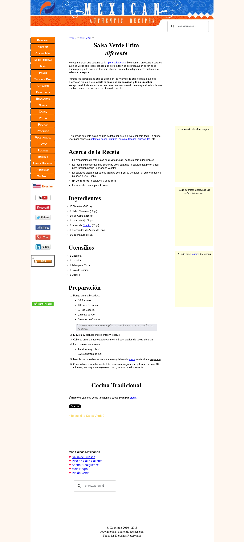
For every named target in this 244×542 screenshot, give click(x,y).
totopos (132, 139)
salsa (132, 359)
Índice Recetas (43, 59)
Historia (43, 46)
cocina (195, 254)
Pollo (43, 118)
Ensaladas (43, 98)
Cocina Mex (42, 53)
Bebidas (43, 157)
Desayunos (43, 92)
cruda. (133, 397)
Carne (43, 111)
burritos (113, 139)
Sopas (43, 105)
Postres (43, 150)
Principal (72, 38)
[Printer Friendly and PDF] (43, 305)
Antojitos (43, 85)
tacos (104, 139)
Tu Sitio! (42, 176)
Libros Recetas (43, 163)
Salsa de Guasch (83, 457)
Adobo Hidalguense (85, 465)
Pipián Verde (80, 473)
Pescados (43, 131)
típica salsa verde (116, 62)
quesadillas (144, 139)
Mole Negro (80, 469)
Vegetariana (43, 137)
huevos (123, 139)
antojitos (95, 139)
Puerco (43, 124)
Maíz (43, 66)
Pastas (43, 144)
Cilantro (87, 225)
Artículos (42, 169)
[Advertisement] (94, 111)
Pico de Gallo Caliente (87, 461)
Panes (43, 72)
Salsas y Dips (85, 38)
